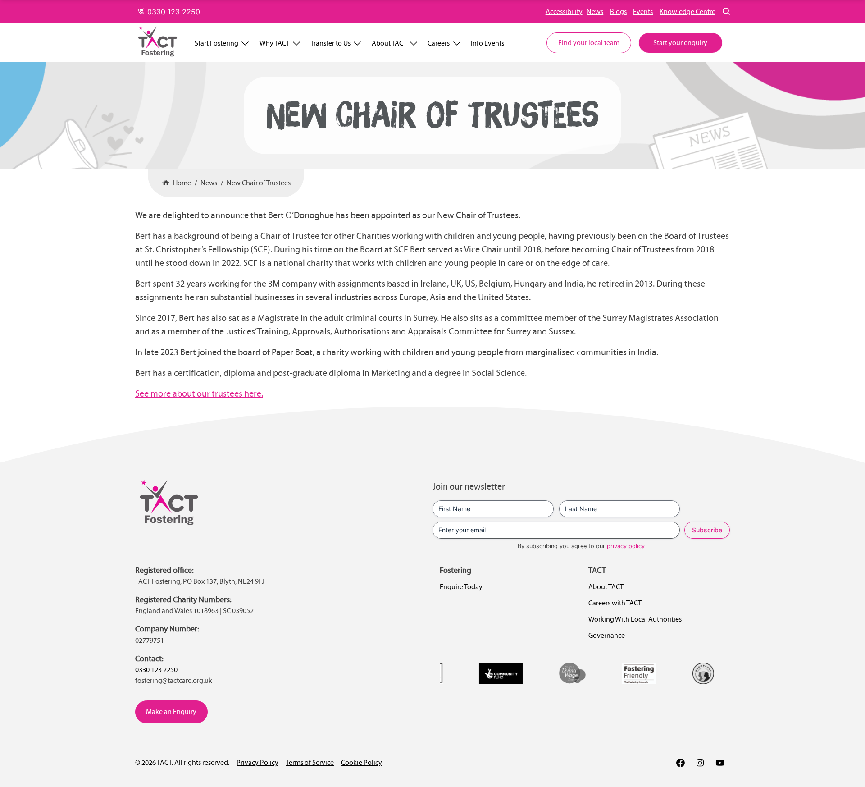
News (595, 11)
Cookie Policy (361, 762)
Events (643, 11)
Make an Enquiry (171, 711)
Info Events (487, 43)
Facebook (680, 763)
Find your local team (588, 42)
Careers (439, 43)
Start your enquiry (680, 42)
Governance (606, 635)
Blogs (618, 11)
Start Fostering (216, 43)
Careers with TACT (615, 603)
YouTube (720, 763)
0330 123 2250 (172, 11)
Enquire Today (461, 586)
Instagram (700, 763)
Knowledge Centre (687, 11)
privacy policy (626, 546)
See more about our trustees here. (199, 393)
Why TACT (275, 43)
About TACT (389, 43)
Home (182, 182)
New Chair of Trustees (259, 182)
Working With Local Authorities (635, 619)
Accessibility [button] (564, 11)
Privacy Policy (257, 762)
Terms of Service (310, 762)
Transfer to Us (330, 43)
